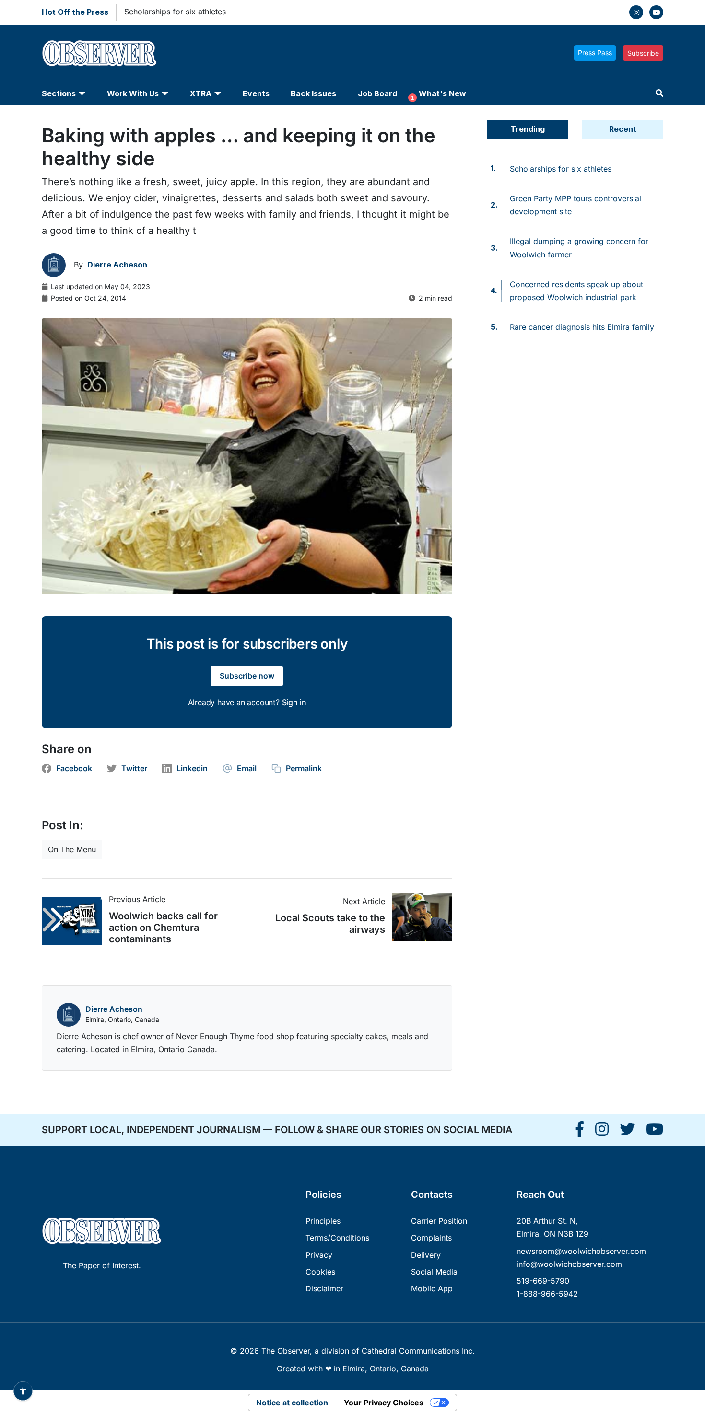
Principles (323, 1221)
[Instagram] (636, 12)
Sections (59, 93)
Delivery (426, 1255)
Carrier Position (439, 1221)
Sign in (294, 702)
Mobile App (432, 1288)
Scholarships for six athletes (175, 11)
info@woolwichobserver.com (569, 1264)
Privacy (319, 1255)
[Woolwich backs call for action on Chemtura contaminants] (75, 921)
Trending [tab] (527, 129)
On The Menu (72, 849)
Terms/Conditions (337, 1237)
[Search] (659, 93)
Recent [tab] (622, 129)
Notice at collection (292, 1402)
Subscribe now (247, 676)
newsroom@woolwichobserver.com (581, 1251)
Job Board (377, 93)
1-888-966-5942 (547, 1294)
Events (256, 93)
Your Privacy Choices (383, 1402)
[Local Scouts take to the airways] (418, 917)
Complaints (431, 1237)
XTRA (201, 93)
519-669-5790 (543, 1281)
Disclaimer (324, 1288)
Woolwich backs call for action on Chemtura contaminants (163, 927)
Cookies (320, 1271)
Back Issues (313, 93)
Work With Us (133, 93)
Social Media (434, 1271)
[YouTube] (656, 12)
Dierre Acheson (113, 1009)
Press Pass (595, 52)
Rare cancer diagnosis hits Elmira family (582, 327)
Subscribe (643, 53)
